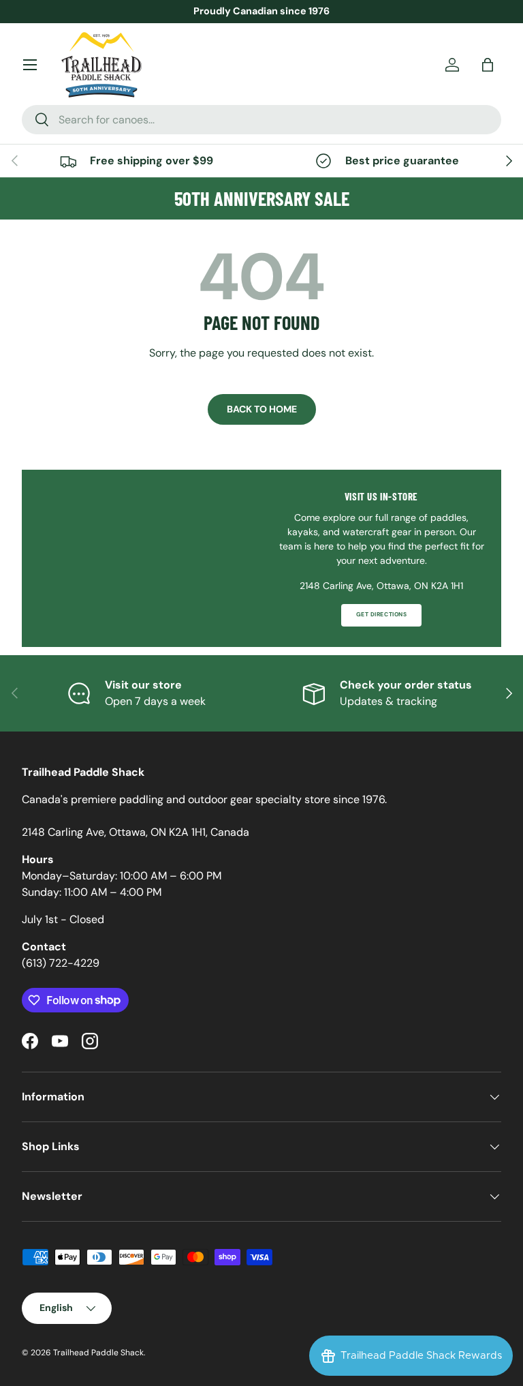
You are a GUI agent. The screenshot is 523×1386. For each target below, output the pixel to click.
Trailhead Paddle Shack (98, 1352)
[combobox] (261, 119)
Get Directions (381, 614)
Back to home (262, 409)
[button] (488, 65)
